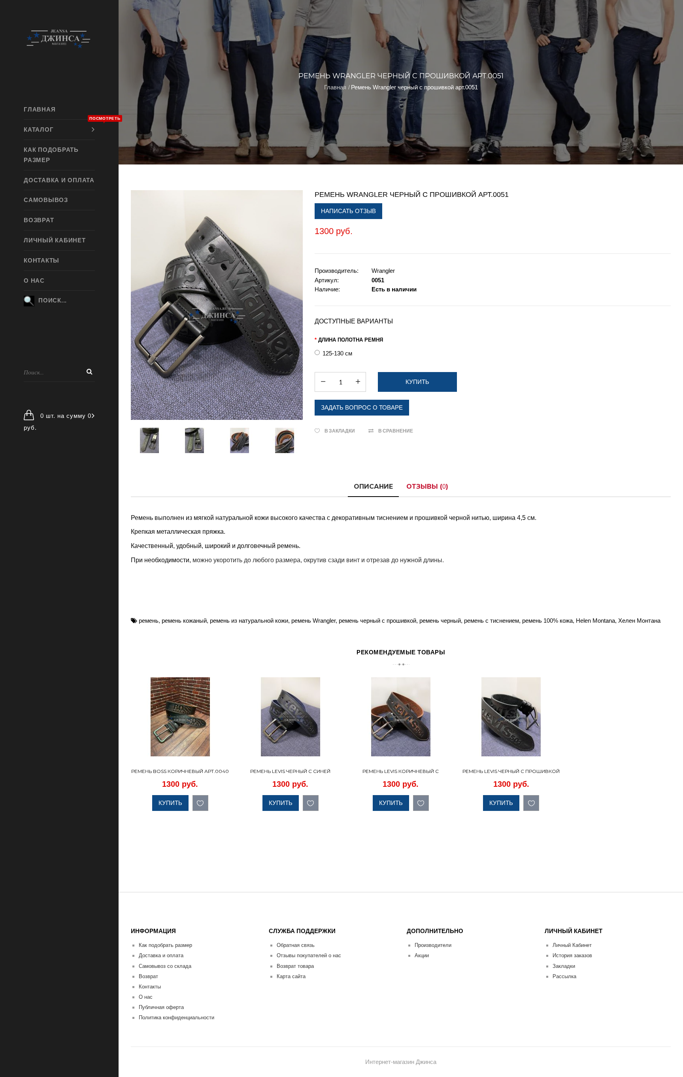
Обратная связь (296, 945)
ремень (148, 620)
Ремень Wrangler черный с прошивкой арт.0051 (414, 87)
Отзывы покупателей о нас (309, 955)
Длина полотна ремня (350, 340)
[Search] (89, 371)
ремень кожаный (184, 620)
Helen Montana (595, 620)
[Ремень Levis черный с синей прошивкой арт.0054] (332, 748)
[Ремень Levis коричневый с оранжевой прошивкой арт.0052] (442, 748)
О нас (146, 997)
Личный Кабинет (572, 945)
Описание (373, 486)
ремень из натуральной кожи (249, 620)
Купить (170, 802)
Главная (335, 87)
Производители (433, 945)
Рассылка (564, 976)
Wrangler (383, 270)
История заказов (572, 955)
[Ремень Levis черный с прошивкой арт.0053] (553, 748)
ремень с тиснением (491, 620)
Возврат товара (295, 966)
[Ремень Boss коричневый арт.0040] (222, 748)
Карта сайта (291, 976)
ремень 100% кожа (547, 620)
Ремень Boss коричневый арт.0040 (180, 771)
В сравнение (395, 431)
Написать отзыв (348, 211)
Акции (422, 955)
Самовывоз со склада (165, 966)
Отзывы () (427, 486)
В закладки (340, 431)
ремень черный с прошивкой (377, 620)
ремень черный (440, 620)
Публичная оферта (161, 1007)
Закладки (564, 966)
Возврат (148, 976)
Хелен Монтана (639, 620)
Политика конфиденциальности (176, 1017)
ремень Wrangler (313, 620)
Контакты (150, 987)
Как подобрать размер (165, 945)
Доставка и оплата (161, 955)
